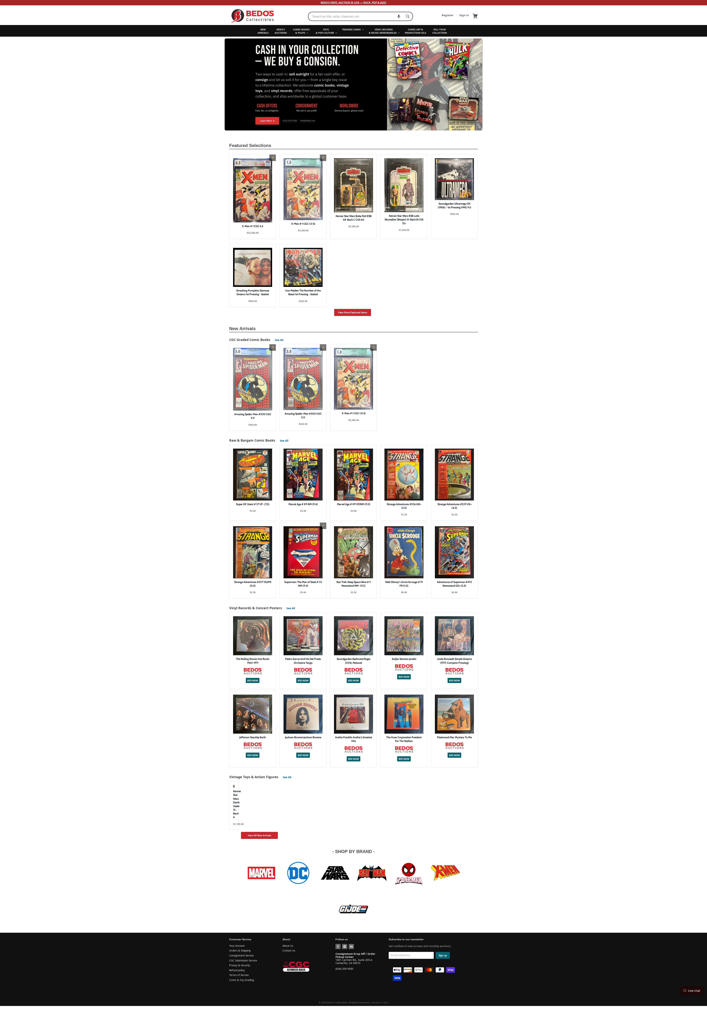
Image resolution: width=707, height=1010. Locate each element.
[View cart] (475, 16)
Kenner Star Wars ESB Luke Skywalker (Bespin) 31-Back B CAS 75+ (404, 219)
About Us (287, 945)
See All (279, 340)
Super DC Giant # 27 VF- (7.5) (252, 504)
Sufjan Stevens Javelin (404, 659)
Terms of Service (239, 975)
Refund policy (237, 970)
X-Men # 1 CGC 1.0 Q (303, 223)
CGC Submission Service (243, 960)
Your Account (237, 945)
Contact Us (288, 950)
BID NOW (252, 680)
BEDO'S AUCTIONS (281, 31)
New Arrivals (242, 328)
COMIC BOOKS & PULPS (301, 31)
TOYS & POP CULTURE (325, 31)
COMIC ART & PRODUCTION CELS (415, 31)
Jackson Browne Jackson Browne (303, 737)
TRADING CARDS (351, 29)
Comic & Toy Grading (241, 980)
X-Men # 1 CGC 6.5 (252, 226)
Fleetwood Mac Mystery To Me (454, 737)
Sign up (443, 955)
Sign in (464, 15)
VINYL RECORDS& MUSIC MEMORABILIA (383, 31)
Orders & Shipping (240, 950)
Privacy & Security (239, 965)
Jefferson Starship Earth (252, 737)
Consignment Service (241, 955)
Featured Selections (250, 145)
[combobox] (355, 16)
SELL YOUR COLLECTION (439, 31)
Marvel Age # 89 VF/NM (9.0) (353, 504)
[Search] (408, 16)
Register (448, 15)
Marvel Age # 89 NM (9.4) (303, 504)
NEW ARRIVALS (263, 31)
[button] (398, 16)
